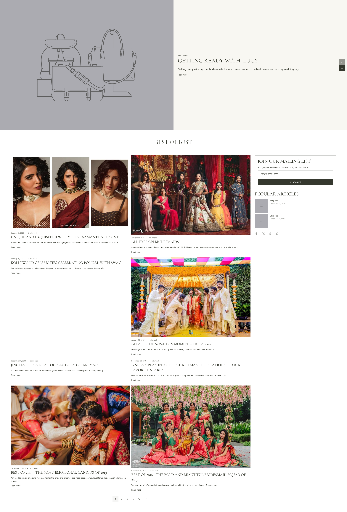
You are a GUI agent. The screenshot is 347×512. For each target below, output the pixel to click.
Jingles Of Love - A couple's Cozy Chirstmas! (54, 365)
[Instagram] (270, 234)
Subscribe (295, 182)
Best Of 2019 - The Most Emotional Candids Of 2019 (59, 472)
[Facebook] (256, 234)
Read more (182, 75)
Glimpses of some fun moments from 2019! (171, 344)
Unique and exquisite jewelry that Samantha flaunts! (66, 237)
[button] (342, 62)
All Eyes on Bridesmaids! (155, 241)
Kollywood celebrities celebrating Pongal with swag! (66, 262)
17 (139, 499)
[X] (263, 234)
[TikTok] (277, 234)
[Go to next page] (145, 499)
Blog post (274, 200)
